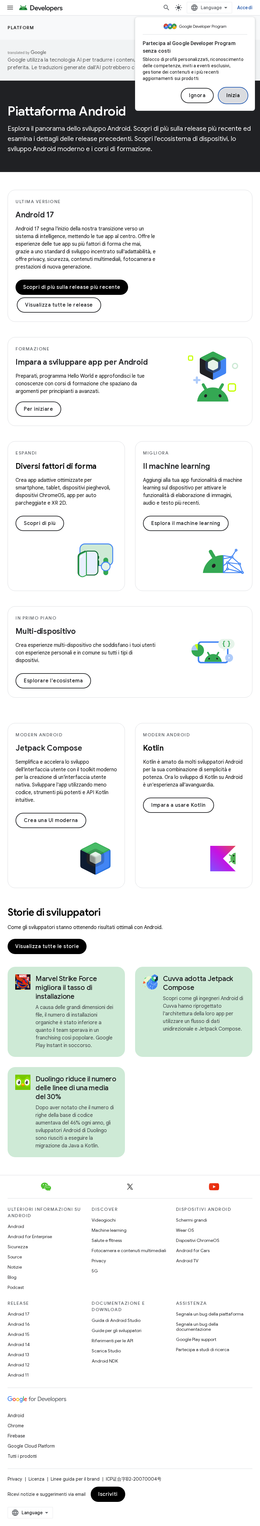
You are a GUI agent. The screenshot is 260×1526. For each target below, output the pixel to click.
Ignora (197, 95)
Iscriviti (108, 1494)
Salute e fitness (107, 1240)
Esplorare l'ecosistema (53, 681)
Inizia (233, 95)
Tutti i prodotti (22, 1456)
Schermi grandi (191, 1220)
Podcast (16, 1287)
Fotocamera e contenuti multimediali (129, 1250)
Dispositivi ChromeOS (197, 1240)
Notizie (15, 1267)
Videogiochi (104, 1220)
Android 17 (35, 215)
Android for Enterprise (30, 1236)
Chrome (16, 1426)
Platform (21, 27)
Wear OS (185, 1230)
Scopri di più (40, 523)
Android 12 (18, 1365)
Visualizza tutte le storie (47, 946)
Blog (12, 1277)
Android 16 (19, 1324)
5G (95, 1271)
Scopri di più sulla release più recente (71, 287)
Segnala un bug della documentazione (197, 1326)
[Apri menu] (10, 7)
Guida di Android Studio (116, 1320)
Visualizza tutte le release (59, 305)
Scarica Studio (106, 1351)
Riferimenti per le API (112, 1341)
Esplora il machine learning (185, 523)
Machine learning (109, 1230)
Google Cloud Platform (31, 1446)
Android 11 (18, 1375)
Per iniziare (38, 409)
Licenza (36, 1479)
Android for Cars (193, 1250)
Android (16, 1226)
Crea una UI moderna (51, 820)
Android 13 (18, 1354)
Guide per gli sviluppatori (116, 1330)
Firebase (16, 1436)
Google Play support (196, 1339)
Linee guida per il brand (75, 1479)
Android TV (187, 1261)
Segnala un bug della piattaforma (210, 1314)
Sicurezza (18, 1247)
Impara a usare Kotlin (178, 805)
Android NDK (105, 1361)
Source (15, 1257)
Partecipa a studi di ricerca (202, 1349)
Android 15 (18, 1334)
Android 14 (19, 1344)
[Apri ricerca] (166, 7)
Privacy (99, 1261)
